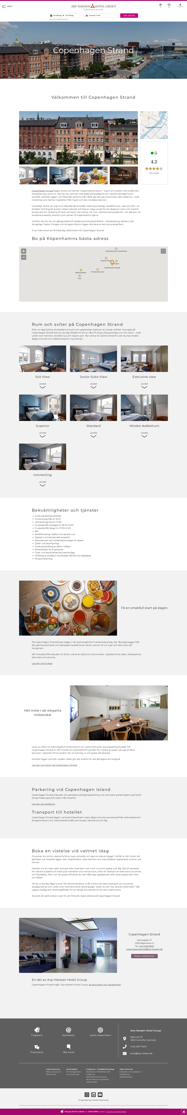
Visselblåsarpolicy (126, 1077)
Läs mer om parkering (43, 804)
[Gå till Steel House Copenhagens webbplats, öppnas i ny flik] (149, 1012)
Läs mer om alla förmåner (116, 1112)
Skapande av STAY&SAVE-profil (98, 1072)
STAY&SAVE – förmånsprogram (100, 1069)
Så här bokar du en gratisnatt (97, 1079)
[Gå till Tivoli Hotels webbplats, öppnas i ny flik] (93, 1012)
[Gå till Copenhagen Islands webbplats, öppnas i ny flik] (107, 1012)
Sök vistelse (129, 15)
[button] (78, 137)
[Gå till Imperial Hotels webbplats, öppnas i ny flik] (65, 1012)
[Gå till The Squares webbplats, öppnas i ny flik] (79, 1012)
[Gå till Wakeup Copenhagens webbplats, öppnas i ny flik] (135, 1012)
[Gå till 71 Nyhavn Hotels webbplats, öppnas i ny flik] (37, 1012)
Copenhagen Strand (42, 191)
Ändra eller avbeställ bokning (58, 19)
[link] (154, 162)
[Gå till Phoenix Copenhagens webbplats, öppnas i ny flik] (23, 1012)
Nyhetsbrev (72, 1069)
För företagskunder (73, 1072)
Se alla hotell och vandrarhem (105, 985)
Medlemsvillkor (92, 1082)
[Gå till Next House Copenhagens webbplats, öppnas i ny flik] (163, 1012)
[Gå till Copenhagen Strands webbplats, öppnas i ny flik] (51, 1012)
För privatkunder (73, 1074)
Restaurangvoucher (53, 1072)
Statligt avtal (51, 1074)
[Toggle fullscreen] (163, 251)
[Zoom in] (23, 251)
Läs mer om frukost (42, 663)
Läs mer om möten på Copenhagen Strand (54, 765)
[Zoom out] (23, 257)
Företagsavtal (53, 1069)
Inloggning (90, 1074)
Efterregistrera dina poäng (96, 1077)
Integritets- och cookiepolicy (130, 1072)
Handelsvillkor (124, 1074)
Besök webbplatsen (144, 956)
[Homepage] (93, 7)
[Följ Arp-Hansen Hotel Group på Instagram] (87, 1094)
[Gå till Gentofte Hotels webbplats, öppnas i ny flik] (121, 1012)
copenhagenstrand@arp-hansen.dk (144, 949)
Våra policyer (126, 1069)
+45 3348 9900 (146, 946)
